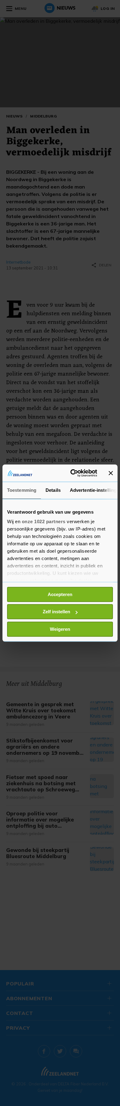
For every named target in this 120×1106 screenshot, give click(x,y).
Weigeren (60, 629)
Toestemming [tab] (21, 490)
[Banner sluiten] (111, 473)
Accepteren (60, 594)
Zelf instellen (56, 611)
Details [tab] (53, 490)
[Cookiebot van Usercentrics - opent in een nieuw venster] (72, 473)
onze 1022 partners (44, 521)
